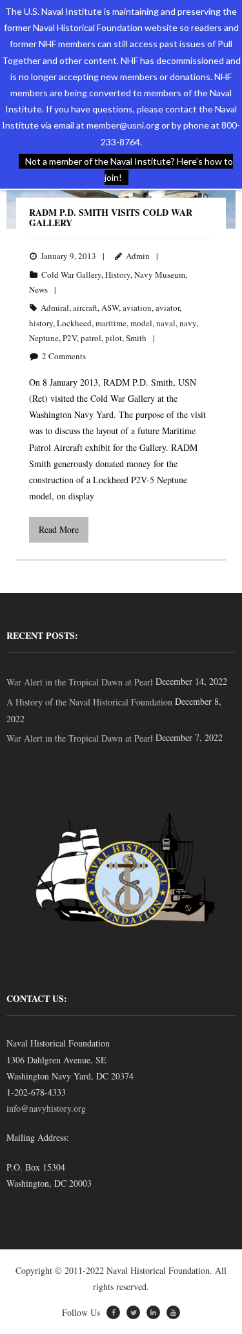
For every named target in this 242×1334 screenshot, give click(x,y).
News (38, 289)
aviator (167, 307)
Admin (138, 256)
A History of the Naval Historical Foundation (89, 702)
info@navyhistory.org (46, 1108)
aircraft (85, 307)
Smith (136, 338)
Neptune (44, 338)
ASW (110, 307)
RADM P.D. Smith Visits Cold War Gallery (110, 217)
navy (187, 323)
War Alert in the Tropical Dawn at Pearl (79, 682)
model (141, 323)
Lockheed (74, 323)
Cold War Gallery (71, 274)
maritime (111, 323)
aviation (137, 307)
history (41, 323)
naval (166, 323)
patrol (91, 338)
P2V (70, 338)
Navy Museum (159, 274)
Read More (59, 529)
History (117, 274)
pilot (113, 338)
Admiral (55, 307)
